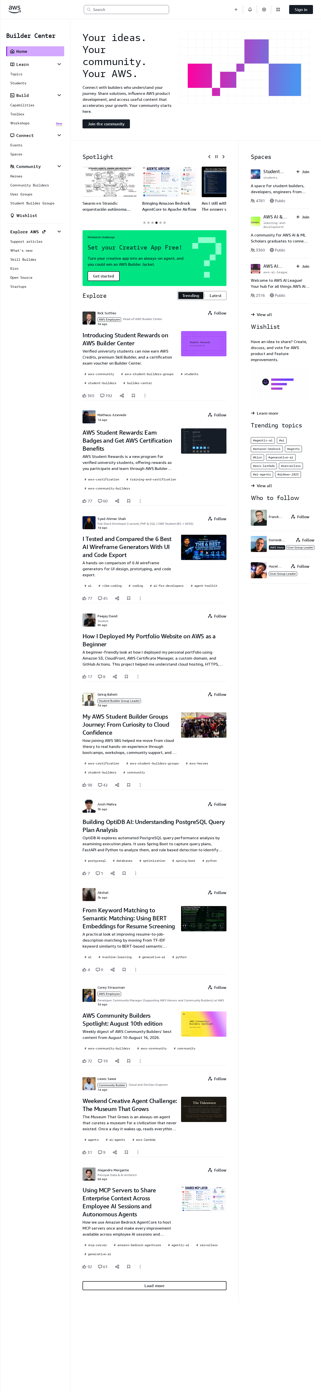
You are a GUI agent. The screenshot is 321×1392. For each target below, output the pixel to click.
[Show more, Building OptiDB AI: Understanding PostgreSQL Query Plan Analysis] (135, 873)
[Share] (121, 395)
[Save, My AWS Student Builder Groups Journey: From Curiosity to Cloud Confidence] (129, 785)
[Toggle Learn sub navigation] (59, 64)
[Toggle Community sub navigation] (59, 166)
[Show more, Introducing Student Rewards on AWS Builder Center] (144, 395)
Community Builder (112, 1085)
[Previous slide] (209, 157)
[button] (236, 9)
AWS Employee (109, 319)
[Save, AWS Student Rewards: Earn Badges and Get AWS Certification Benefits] (129, 501)
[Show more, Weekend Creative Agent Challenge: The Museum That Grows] (137, 1152)
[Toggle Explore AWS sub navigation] (59, 231)
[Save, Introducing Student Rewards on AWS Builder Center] (133, 396)
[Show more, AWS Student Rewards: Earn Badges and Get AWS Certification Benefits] (140, 500)
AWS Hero (277, 547)
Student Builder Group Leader (119, 701)
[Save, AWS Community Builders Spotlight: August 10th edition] (129, 1061)
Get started (103, 276)
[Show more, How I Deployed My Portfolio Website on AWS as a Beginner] (137, 676)
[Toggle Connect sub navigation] (59, 135)
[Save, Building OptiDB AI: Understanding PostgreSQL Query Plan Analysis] (124, 873)
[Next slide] (223, 157)
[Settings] (264, 9)
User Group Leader (300, 547)
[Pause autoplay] (216, 157)
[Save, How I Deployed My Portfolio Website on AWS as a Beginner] (126, 677)
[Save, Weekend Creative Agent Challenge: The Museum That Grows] (126, 1152)
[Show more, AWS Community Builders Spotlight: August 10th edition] (140, 1060)
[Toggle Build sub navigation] (59, 95)
